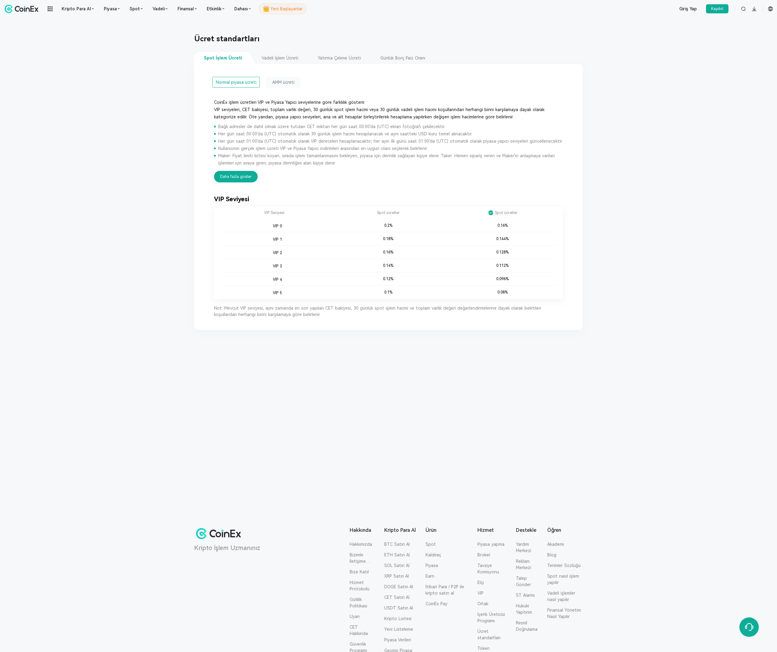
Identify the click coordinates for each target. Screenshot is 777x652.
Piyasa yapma (490, 544)
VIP (480, 593)
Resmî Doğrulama (527, 626)
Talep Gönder (523, 581)
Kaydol (717, 9)
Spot (431, 544)
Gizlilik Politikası (358, 602)
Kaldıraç (433, 554)
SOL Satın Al (396, 565)
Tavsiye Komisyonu (488, 568)
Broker (483, 554)
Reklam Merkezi (523, 564)
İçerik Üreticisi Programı (491, 617)
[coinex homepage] (23, 9)
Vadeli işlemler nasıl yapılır (561, 596)
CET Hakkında (359, 630)
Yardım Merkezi (523, 547)
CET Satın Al (396, 597)
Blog (551, 554)
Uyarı (355, 616)
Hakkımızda (361, 544)
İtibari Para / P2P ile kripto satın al (445, 590)
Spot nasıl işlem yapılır (563, 579)
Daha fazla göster (236, 177)
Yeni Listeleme (398, 629)
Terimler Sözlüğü (564, 565)
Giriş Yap (688, 8)
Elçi (480, 582)
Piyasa (432, 565)
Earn (430, 576)
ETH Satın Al (397, 554)
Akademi (555, 544)
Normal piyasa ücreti (236, 82)
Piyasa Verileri (397, 639)
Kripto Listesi (398, 618)
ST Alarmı (525, 595)
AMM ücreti (283, 82)
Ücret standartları (488, 634)
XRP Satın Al (396, 576)
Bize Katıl (359, 571)
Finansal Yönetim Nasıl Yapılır (564, 613)
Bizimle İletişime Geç (358, 558)
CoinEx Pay (436, 603)
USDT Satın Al (398, 608)
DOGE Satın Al (398, 586)
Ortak (482, 603)
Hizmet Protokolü (359, 585)
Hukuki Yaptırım (524, 609)
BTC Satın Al (397, 544)
